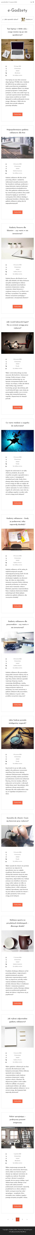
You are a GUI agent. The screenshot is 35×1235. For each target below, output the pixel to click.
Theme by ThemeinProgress (25, 1229)
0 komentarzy (17, 68)
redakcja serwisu (18, 75)
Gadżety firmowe (18, 271)
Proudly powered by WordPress (18, 1231)
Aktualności (17, 73)
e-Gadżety (17, 10)
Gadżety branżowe (17, 170)
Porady (17, 366)
